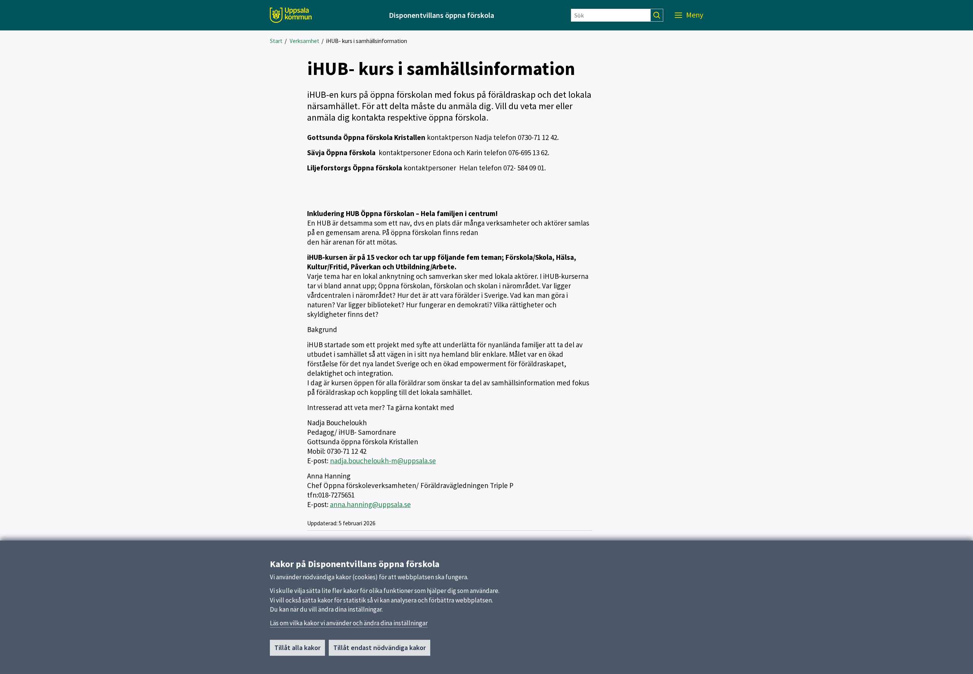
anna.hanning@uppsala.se (370, 504)
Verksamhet (304, 41)
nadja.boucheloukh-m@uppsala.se (383, 460)
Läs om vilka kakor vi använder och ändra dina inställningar (349, 623)
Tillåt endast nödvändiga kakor (379, 647)
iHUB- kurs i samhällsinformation (366, 41)
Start (276, 41)
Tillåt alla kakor (297, 647)
